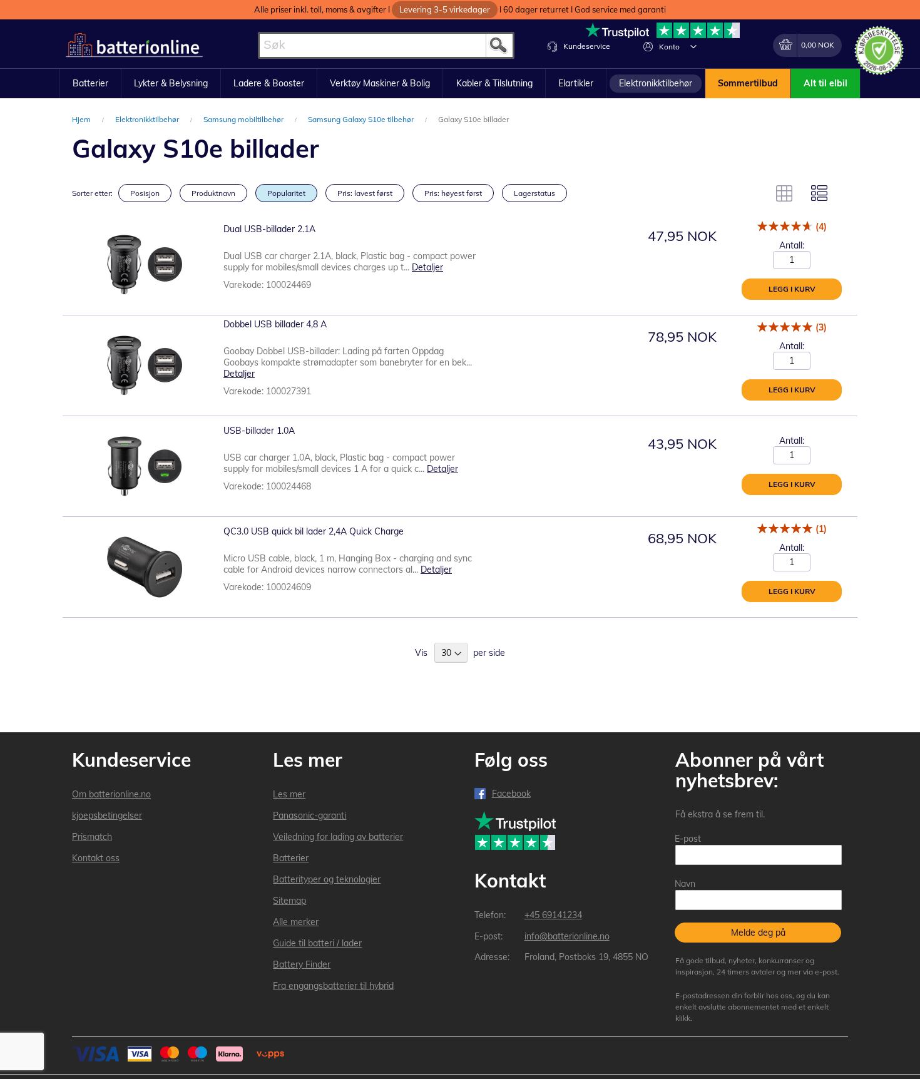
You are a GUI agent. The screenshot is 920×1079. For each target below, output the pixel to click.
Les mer (289, 794)
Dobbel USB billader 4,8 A (275, 324)
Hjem (82, 119)
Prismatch (92, 836)
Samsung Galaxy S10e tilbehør (362, 119)
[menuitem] (90, 84)
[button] (693, 46)
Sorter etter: (92, 193)
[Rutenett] (784, 193)
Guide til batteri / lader (317, 943)
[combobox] (386, 45)
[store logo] (134, 45)
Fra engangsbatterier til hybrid (333, 985)
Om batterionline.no (111, 794)
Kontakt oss (96, 858)
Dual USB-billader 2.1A (269, 229)
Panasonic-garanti (309, 815)
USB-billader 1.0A (259, 430)
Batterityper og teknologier (327, 879)
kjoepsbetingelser (107, 815)
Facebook (511, 793)
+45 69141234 (553, 915)
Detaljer (427, 267)
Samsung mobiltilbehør (244, 119)
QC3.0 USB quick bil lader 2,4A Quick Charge (313, 531)
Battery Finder (301, 964)
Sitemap (289, 900)
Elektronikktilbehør (148, 119)
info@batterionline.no (567, 936)
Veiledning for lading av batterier (338, 836)
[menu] (460, 84)
